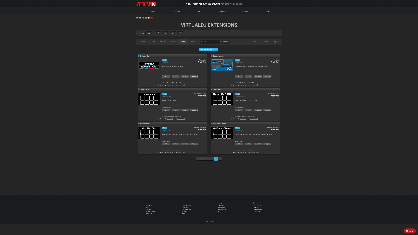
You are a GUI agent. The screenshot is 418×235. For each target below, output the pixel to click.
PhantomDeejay (201, 94)
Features (148, 209)
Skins (153, 42)
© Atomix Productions (209, 221)
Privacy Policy (222, 209)
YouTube (258, 207)
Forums (184, 213)
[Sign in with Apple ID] (173, 33)
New (143, 42)
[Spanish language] (140, 17)
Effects (163, 42)
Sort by (256, 42)
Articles (184, 211)
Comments (170, 85)
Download (176, 11)
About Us (221, 205)
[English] (137, 17)
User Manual (186, 207)
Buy (199, 11)
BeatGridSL (217, 90)
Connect (268, 11)
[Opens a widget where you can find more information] (410, 231)
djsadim (203, 60)
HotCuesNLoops (219, 124)
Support (245, 11)
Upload (276, 42)
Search (225, 42)
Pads (183, 42)
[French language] (143, 17)
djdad (277, 60)
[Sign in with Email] (148, 33)
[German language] (146, 17)
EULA (220, 211)
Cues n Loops (218, 56)
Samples (173, 42)
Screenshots (149, 213)
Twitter (258, 211)
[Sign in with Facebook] (158, 33)
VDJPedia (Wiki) (186, 209)
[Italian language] (148, 17)
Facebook (258, 205)
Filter (266, 42)
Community (222, 11)
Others (193, 42)
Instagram (259, 209)
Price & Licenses (150, 211)
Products (153, 11)
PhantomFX (144, 90)
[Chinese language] (151, 17)
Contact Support (187, 205)
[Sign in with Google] (180, 33)
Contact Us (221, 207)
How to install (181, 85)
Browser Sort (145, 56)
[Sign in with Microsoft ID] (165, 33)
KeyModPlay (145, 124)
